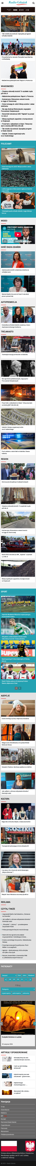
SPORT (4, 591)
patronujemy (17, 993)
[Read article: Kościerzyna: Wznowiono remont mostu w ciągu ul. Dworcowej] (18, 521)
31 (22, 979)
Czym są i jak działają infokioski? (20, 1067)
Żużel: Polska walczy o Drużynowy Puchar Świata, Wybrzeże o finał (15, 682)
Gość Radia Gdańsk (11, 247)
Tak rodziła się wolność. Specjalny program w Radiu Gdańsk (16, 35)
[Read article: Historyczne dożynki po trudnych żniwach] (18, 472)
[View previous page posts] (16, 688)
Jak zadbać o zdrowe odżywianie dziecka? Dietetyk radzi (15, 792)
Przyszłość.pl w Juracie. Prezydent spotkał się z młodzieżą (17, 58)
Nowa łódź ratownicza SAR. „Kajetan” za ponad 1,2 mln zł (17, 556)
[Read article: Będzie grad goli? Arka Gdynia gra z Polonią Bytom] (18, 649)
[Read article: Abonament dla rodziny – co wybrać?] (7, 1093)
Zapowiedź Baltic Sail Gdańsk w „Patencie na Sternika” (16, 915)
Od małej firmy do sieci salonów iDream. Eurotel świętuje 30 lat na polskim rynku (22, 1059)
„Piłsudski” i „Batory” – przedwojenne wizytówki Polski (15, 925)
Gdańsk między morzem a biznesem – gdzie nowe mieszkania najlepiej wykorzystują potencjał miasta (22, 1075)
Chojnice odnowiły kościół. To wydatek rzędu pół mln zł (17, 92)
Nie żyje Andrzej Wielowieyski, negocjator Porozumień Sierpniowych (16, 110)
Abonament (5, 1131)
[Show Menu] (2, 3)
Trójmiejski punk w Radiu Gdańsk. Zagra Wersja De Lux (17, 212)
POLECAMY (6, 144)
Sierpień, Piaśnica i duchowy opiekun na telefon (17, 767)
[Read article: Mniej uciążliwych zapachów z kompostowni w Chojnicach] (18, 569)
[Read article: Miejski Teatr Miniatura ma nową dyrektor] (18, 885)
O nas (3, 1107)
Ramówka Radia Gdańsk (8, 1122)
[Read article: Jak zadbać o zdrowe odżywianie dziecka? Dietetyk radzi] (18, 782)
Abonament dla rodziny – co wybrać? (22, 1092)
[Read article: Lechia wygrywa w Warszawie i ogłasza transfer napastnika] (18, 179)
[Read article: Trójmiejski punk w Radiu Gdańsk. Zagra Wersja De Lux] (18, 201)
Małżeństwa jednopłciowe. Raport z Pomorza (17, 80)
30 (18, 979)
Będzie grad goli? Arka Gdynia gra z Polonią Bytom (16, 660)
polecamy (26, 993)
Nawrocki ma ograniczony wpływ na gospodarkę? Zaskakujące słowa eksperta (14, 936)
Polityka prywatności (7, 1134)
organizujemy (6, 993)
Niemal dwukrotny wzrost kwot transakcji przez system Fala (15, 295)
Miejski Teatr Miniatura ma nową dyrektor (15, 894)
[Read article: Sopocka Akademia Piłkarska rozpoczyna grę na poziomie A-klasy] (18, 605)
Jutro (24, 975)
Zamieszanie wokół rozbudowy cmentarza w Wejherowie (15, 271)
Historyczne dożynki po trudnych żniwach (15, 482)
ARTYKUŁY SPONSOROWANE (14, 1052)
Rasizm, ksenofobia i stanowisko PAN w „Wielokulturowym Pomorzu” (14, 957)
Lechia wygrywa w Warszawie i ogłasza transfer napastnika (17, 190)
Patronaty (4, 1128)
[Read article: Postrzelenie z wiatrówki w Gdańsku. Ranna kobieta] (18, 442)
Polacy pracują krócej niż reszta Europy (15, 930)
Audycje (5, 696)
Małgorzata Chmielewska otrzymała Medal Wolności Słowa (15, 744)
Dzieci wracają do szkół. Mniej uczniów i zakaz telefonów (17, 105)
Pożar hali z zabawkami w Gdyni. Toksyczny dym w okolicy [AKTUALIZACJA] (16, 125)
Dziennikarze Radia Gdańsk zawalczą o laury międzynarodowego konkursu (16, 326)
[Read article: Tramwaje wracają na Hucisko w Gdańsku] (18, 345)
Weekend (31, 975)
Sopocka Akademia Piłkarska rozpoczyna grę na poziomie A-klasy (16, 616)
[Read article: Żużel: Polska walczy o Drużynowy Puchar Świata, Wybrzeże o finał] (18, 672)
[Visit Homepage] (18, 3)
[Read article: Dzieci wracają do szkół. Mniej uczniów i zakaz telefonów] (18, 157)
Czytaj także (8, 909)
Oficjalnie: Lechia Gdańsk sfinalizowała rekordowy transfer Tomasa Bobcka (14, 638)
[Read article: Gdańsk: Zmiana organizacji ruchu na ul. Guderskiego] (18, 418)
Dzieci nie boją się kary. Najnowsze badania (15, 718)
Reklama (4, 1113)
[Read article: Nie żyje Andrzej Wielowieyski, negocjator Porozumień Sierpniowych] (18, 369)
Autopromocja (9, 302)
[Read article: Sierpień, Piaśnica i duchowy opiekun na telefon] (18, 757)
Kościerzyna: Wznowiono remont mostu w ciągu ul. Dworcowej (15, 100)
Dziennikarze (5, 1110)
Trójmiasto (7, 331)
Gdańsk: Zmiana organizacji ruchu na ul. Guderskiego (13, 135)
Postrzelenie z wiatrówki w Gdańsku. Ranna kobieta (16, 452)
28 (10, 979)
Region (4, 459)
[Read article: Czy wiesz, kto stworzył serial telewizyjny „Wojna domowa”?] (18, 861)
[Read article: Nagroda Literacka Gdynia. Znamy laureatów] (18, 812)
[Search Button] (33, 3)
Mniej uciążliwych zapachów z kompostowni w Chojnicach (17, 120)
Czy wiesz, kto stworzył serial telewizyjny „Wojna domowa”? (15, 871)
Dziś (19, 975)
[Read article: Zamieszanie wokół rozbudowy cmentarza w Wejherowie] (18, 260)
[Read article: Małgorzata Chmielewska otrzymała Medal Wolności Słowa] (18, 733)
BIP (2, 1116)
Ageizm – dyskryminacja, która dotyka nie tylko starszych (15, 951)
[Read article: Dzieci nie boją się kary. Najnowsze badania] (18, 709)
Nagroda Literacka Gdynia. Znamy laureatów (16, 822)
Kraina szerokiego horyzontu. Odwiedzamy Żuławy (16, 941)
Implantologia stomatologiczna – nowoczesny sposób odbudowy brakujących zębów (21, 1084)
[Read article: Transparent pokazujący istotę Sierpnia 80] (18, 836)
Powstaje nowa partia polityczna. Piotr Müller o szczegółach (15, 946)
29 (14, 979)
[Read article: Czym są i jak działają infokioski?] (7, 1068)
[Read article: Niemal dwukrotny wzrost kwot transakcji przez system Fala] (18, 285)
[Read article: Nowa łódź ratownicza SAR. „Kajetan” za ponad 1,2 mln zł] (18, 545)
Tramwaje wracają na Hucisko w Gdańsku (15, 354)
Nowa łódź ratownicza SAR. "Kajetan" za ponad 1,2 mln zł (17, 115)
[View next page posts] (19, 688)
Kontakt (3, 1119)
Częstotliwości (5, 1125)
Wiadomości (7, 86)
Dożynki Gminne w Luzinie (11, 1037)
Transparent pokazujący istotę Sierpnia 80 (15, 846)
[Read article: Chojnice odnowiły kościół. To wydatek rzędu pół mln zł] (18, 497)
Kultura (5, 799)
